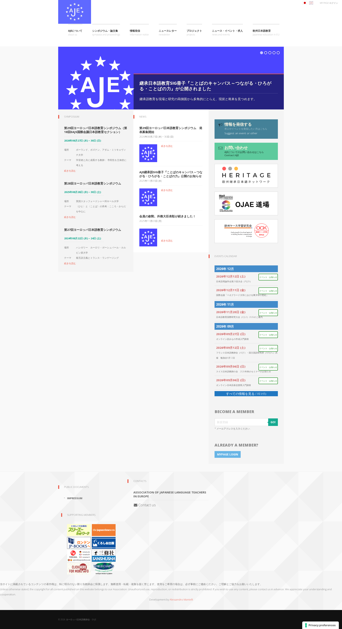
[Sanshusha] (104, 555)
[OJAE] (246, 203)
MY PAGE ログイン (329, 2)
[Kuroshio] (104, 542)
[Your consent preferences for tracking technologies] (320, 625)
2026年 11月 (225, 304)
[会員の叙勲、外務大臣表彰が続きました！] (148, 237)
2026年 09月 (225, 326)
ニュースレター (168, 32)
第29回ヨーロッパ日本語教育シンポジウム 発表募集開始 (170, 130)
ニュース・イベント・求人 (227, 32)
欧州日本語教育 (266, 32)
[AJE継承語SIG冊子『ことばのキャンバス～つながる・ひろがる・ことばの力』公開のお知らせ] (148, 197)
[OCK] (246, 231)
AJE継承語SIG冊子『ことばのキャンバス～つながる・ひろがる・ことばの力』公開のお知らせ (170, 174)
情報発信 (139, 32)
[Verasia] (79, 555)
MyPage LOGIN (227, 454)
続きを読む (70, 170)
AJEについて (75, 32)
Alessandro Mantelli (181, 599)
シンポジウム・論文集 (106, 32)
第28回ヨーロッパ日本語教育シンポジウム (92, 183)
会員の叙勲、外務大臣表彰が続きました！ (167, 216)
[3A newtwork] (79, 529)
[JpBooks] (79, 542)
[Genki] (104, 529)
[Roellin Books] (79, 568)
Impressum (74, 498)
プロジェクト (194, 32)
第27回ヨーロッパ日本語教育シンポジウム (92, 230)
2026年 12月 (225, 269)
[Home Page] (74, 12)
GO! (273, 422)
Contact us (146, 505)
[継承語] (246, 176)
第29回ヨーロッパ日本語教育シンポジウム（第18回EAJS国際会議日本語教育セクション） (95, 130)
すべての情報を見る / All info (246, 393)
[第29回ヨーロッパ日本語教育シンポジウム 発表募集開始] (148, 153)
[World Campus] (104, 568)
